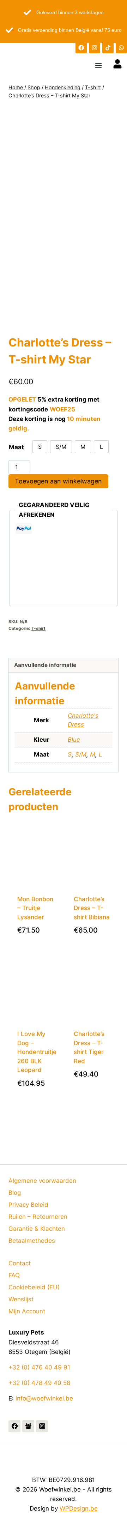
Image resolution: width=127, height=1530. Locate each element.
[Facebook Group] (28, 1426)
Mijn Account (26, 1311)
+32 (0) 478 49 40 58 (39, 1382)
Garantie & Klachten (36, 1228)
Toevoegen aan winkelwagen (58, 481)
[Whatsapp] (121, 47)
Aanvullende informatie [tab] (45, 665)
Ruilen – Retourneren (37, 1216)
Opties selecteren (39, 939)
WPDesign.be (79, 1508)
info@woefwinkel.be (44, 1398)
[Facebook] (81, 47)
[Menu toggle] (98, 65)
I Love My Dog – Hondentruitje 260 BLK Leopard (36, 1051)
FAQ (14, 1275)
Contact (19, 1263)
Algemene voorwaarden (42, 1180)
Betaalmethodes (31, 1240)
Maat (16, 447)
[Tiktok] (108, 47)
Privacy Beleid (28, 1204)
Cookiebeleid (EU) (34, 1287)
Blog (14, 1192)
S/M (80, 754)
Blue (74, 739)
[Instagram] (94, 47)
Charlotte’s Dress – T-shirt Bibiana (92, 908)
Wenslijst (21, 1299)
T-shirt (38, 628)
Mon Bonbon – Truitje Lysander (35, 908)
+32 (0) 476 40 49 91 (39, 1367)
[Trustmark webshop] (63, 651)
